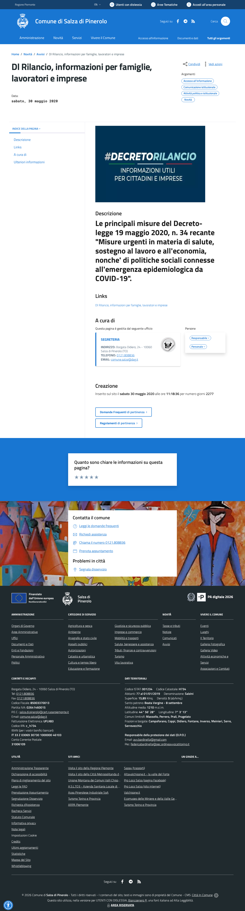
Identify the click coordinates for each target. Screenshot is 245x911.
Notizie (167, 632)
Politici (15, 662)
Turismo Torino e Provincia (84, 798)
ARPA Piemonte (78, 804)
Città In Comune (202, 895)
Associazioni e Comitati (214, 668)
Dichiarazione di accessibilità (29, 774)
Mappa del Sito (20, 859)
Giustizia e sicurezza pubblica (133, 625)
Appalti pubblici (77, 644)
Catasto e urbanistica (81, 656)
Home (15, 54)
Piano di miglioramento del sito (31, 780)
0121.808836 (126, 355)
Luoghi (204, 632)
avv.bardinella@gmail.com (150, 739)
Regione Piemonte (25, 4)
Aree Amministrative (24, 632)
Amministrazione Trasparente (30, 768)
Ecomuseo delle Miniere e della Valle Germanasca (155, 798)
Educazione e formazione (84, 668)
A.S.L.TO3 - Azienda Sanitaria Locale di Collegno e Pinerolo (105, 786)
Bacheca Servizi (21, 811)
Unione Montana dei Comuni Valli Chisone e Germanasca (104, 780)
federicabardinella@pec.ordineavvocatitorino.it (160, 744)
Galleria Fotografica (212, 644)
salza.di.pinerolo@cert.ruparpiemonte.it (44, 712)
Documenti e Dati (22, 644)
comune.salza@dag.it (124, 359)
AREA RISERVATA (122, 905)
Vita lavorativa (124, 662)
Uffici (14, 638)
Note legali (18, 829)
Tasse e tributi (171, 625)
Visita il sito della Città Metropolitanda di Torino (98, 774)
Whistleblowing (21, 866)
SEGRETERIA (110, 339)
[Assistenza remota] (216, 895)
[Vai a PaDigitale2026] (210, 596)
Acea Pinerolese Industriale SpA (88, 792)
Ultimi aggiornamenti (24, 847)
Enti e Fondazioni (22, 650)
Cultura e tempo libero (82, 662)
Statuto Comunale (23, 817)
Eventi (204, 625)
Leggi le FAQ (19, 786)
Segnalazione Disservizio (26, 798)
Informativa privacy (23, 823)
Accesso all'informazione (153, 38)
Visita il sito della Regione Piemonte (91, 768)
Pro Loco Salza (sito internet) (142, 786)
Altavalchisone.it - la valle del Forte (146, 774)
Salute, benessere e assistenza (134, 644)
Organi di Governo (22, 625)
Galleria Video (209, 650)
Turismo (119, 656)
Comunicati (170, 638)
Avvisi (41, 54)
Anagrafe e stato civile (82, 638)
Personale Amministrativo (27, 656)
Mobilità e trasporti (127, 638)
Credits (15, 841)
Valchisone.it (132, 792)
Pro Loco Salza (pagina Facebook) (145, 780)
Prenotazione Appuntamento (29, 792)
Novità (28, 54)
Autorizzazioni (77, 650)
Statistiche (18, 853)
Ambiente (74, 632)
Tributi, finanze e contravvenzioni (135, 650)
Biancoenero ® (137, 900)
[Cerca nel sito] (225, 21)
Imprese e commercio (128, 632)
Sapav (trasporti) (134, 768)
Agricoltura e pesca (80, 625)
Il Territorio (207, 638)
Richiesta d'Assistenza (25, 804)
